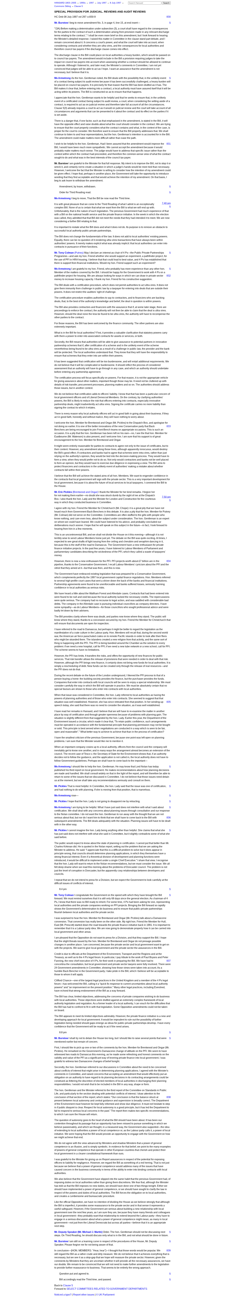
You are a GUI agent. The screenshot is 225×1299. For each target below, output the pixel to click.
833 (169, 426)
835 (169, 702)
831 (169, 143)
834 (169, 561)
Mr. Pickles (60, 786)
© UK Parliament (105, 1294)
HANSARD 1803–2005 (65, 3)
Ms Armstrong (62, 78)
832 (169, 275)
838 (169, 1097)
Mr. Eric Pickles (63, 492)
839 (169, 1250)
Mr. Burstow (61, 22)
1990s (83, 3)
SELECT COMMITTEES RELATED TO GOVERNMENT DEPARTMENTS (107, 1289)
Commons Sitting (62, 6)
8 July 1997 (116, 3)
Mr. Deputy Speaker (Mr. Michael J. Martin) (78, 1232)
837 (169, 961)
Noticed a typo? (62, 1294)
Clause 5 (78, 6)
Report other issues (83, 1294)
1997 (91, 3)
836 (169, 817)
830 (169, 16)
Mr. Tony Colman (64, 252)
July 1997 (102, 3)
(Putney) (79, 252)
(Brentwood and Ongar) (85, 492)
